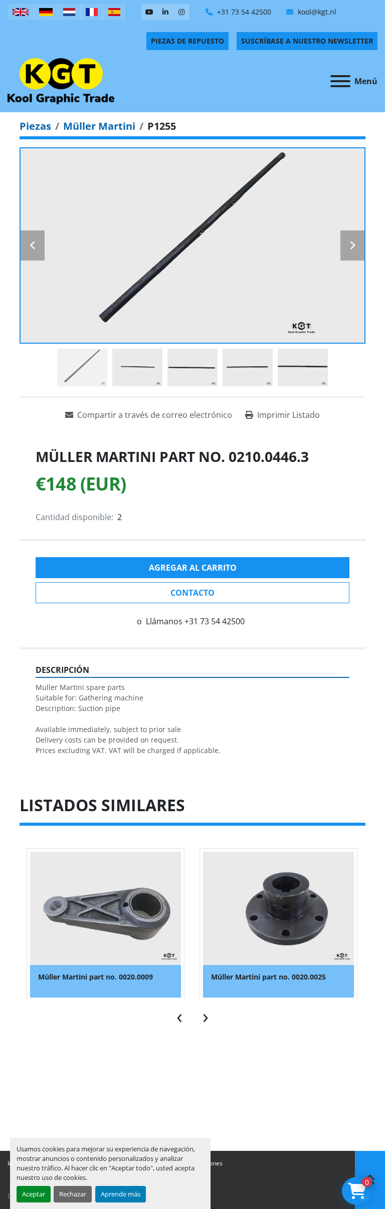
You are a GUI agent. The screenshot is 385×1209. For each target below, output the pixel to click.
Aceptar (33, 1193)
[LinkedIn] (165, 12)
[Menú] (340, 81)
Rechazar (72, 1193)
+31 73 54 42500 (243, 12)
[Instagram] (181, 12)
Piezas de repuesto (187, 41)
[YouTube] (149, 12)
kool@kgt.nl (316, 12)
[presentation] (179, 1016)
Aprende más (120, 1193)
